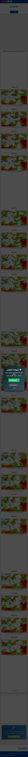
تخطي (14, 388)
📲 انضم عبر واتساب (14, 380)
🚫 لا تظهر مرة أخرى (14, 385)
